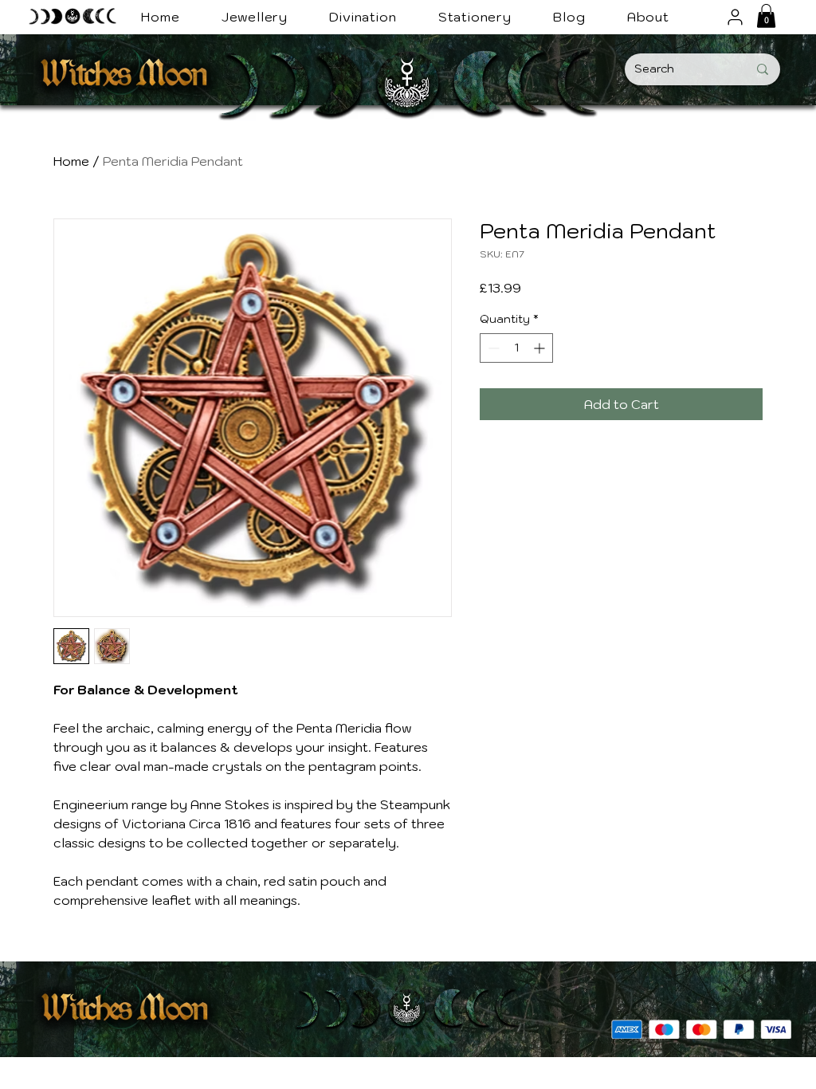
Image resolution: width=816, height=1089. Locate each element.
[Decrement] (492, 348)
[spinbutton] (516, 348)
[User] (735, 17)
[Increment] (541, 348)
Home (71, 161)
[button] (766, 16)
